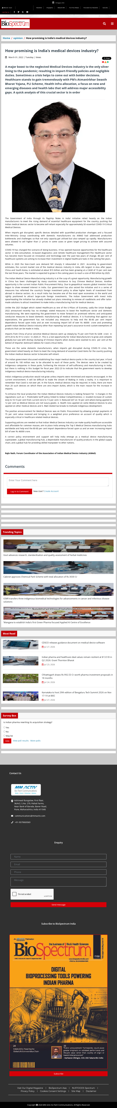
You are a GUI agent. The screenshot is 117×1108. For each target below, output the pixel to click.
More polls (35, 740)
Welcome (7, 7)
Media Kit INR (61, 7)
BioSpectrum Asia (57, 1088)
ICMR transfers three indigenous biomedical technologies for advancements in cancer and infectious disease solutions (56, 600)
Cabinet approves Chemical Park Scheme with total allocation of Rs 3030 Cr (40, 576)
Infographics (50, 7)
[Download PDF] (106, 62)
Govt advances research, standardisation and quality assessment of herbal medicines (45, 555)
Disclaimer (91, 1091)
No (7, 731)
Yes (7, 727)
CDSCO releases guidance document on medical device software (73, 642)
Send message (58, 904)
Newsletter (39, 7)
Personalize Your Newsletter (90, 7)
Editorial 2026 (25, 7)
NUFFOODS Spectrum (83, 1088)
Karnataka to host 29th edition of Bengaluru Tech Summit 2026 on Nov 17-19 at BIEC (76, 694)
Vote (7, 741)
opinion (18, 38)
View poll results (21, 740)
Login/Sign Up (5, 12)
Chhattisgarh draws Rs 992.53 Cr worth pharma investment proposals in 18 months (77, 676)
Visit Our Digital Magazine (30, 1088)
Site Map (75, 1091)
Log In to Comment (20, 491)
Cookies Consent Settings (53, 1091)
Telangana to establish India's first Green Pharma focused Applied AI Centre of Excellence (46, 622)
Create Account (51, 491)
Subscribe (105, 7)
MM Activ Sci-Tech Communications (58, 1105)
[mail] (103, 62)
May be (9, 735)
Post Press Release (74, 7)
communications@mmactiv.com (29, 815)
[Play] (108, 62)
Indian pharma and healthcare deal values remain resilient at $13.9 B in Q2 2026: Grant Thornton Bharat (77, 659)
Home (6, 38)
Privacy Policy (28, 1091)
